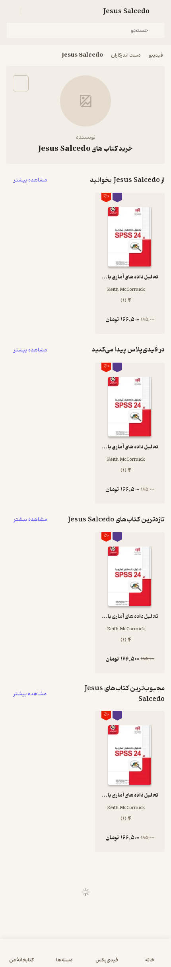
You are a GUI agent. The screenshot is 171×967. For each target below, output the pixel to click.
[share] (21, 83)
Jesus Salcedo (82, 55)
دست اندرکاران (126, 55)
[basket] (30, 11)
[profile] (11, 11)
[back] (159, 11)
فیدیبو (156, 55)
